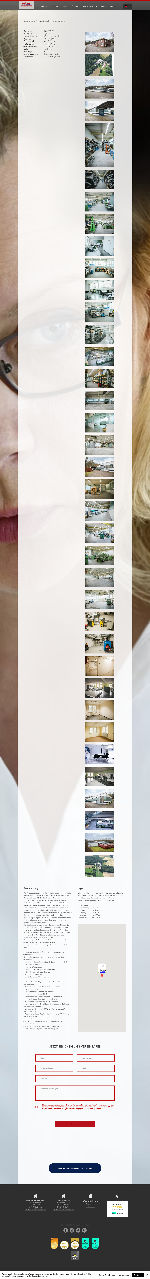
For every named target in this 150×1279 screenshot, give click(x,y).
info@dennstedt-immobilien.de (35, 1210)
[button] (55, 5)
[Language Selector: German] (127, 6)
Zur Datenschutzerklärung (39, 1276)
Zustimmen (138, 1275)
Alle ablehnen (124, 1275)
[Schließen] (147, 1275)
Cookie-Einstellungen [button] (107, 1275)
